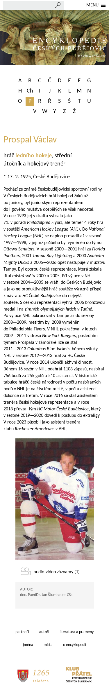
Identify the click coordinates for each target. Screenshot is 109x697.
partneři (22, 632)
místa (48, 645)
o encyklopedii (74, 645)
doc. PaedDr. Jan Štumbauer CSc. (47, 595)
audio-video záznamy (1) (57, 572)
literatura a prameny (77, 632)
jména (28, 645)
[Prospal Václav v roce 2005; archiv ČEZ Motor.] (54, 499)
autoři (44, 632)
